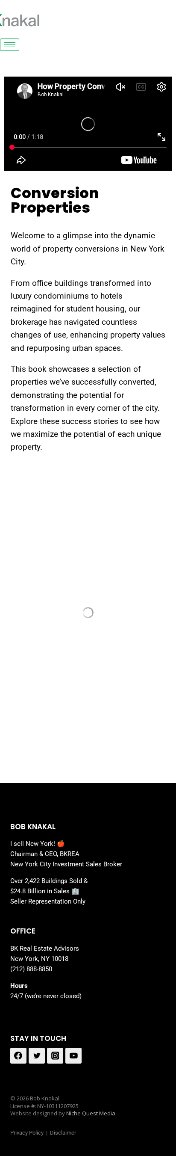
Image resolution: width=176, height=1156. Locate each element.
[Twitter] (37, 1056)
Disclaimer (63, 1132)
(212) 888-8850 (31, 969)
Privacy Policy (27, 1132)
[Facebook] (18, 1056)
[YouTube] (73, 1056)
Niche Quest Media (90, 1113)
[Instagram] (55, 1056)
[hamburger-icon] (9, 45)
